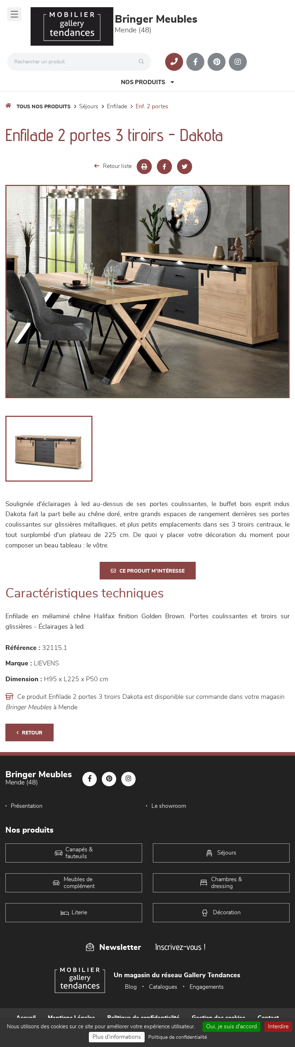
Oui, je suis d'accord (231, 1026)
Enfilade (117, 106)
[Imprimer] (144, 166)
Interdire (278, 1026)
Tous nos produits (44, 106)
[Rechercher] (143, 62)
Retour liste (117, 166)
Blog (131, 987)
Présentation (26, 806)
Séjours (88, 106)
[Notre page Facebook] (195, 62)
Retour (32, 733)
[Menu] (14, 14)
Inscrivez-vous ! (180, 947)
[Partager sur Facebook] (164, 166)
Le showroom (168, 806)
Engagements (207, 987)
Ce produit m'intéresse (152, 571)
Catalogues (163, 987)
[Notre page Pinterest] (217, 62)
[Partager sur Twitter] (184, 166)
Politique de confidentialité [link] (177, 1037)
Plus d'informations (116, 1037)
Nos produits (143, 82)
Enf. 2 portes (152, 106)
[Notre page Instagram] (238, 62)
